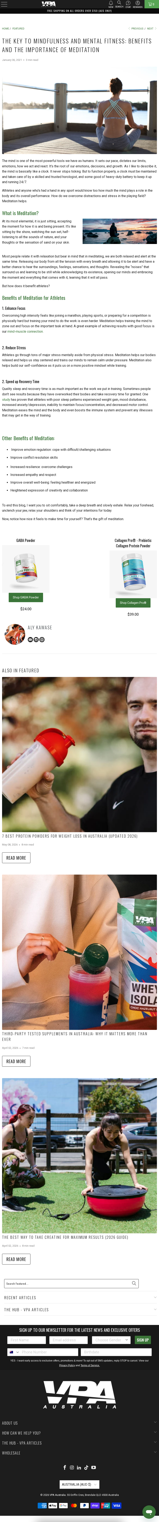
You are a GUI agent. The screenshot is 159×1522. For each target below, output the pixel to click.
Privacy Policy (67, 1365)
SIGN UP (143, 1340)
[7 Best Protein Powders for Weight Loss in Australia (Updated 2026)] (79, 754)
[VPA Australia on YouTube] (94, 1468)
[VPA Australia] (48, 4)
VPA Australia (58, 1494)
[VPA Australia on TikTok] (86, 1468)
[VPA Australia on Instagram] (72, 1468)
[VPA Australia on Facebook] (65, 1468)
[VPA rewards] (137, 3)
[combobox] (110, 1340)
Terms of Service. (90, 1365)
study (6, 400)
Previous (137, 28)
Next (150, 28)
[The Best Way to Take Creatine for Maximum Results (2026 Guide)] (79, 1155)
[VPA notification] (110, 3)
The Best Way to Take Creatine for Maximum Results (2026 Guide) (65, 1237)
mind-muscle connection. (25, 331)
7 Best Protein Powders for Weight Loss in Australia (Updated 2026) (70, 836)
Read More (16, 858)
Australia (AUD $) (77, 1484)
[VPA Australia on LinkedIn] (79, 1468)
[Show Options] (127, 1340)
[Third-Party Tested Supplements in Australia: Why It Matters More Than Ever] (79, 952)
